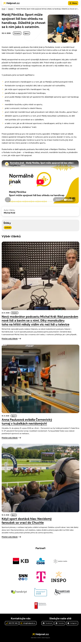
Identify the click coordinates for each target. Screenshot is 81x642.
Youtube (61, 623)
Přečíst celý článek (10, 338)
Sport (26, 33)
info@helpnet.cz (29, 623)
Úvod (3, 9)
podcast (8, 227)
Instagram (73, 623)
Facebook (48, 623)
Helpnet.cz (13, 3)
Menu (74, 3)
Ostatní (10, 9)
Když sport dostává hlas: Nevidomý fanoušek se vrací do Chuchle (27, 521)
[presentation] (40, 276)
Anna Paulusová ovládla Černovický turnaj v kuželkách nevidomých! (27, 421)
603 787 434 (13, 623)
